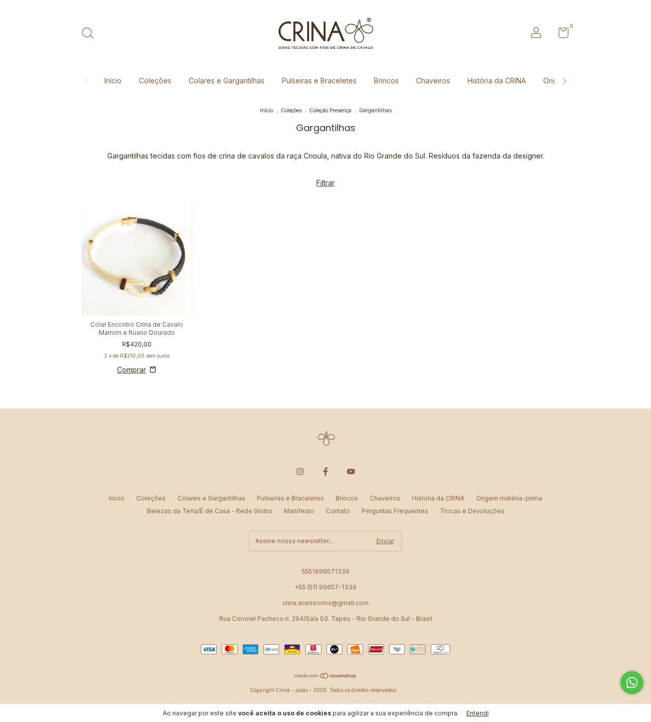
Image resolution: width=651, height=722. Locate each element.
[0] (560, 35)
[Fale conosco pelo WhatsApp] (631, 682)
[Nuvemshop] (326, 676)
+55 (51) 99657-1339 (325, 587)
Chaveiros (433, 80)
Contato (338, 511)
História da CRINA (496, 80)
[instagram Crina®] (300, 471)
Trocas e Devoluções (472, 511)
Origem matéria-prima (509, 498)
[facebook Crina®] (325, 471)
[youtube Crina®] (351, 471)
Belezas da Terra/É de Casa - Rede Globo (209, 511)
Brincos (386, 80)
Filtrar (325, 182)
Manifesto (299, 511)
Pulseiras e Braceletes (319, 80)
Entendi (477, 713)
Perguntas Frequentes (395, 511)
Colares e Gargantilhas (226, 80)
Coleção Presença (330, 110)
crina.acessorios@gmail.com (325, 603)
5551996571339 (325, 571)
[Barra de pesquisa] (91, 34)
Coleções (155, 80)
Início (113, 80)
